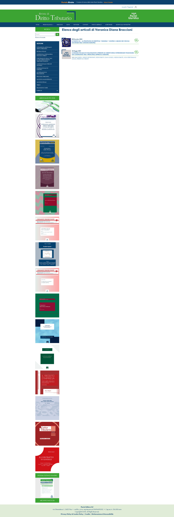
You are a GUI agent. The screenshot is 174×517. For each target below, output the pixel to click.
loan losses (109, 57)
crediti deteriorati (88, 57)
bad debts (78, 57)
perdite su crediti (83, 59)
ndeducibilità (118, 57)
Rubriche (39, 90)
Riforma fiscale (41, 51)
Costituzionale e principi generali (44, 64)
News (68, 24)
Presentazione (47, 24)
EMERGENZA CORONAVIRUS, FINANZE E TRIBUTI (45, 55)
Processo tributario (43, 76)
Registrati (130, 7)
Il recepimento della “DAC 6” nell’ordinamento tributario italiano (44, 60)
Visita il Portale (108, 2)
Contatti (85, 24)
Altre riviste (108, 24)
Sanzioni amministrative (44, 79)
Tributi (38, 85)
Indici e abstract (97, 24)
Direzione (60, 24)
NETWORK (76, 24)
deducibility (100, 57)
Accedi (124, 7)
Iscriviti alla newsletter (123, 24)
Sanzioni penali (41, 82)
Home (37, 24)
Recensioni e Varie (42, 87)
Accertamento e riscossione (42, 73)
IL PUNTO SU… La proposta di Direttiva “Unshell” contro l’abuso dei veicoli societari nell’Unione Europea (100, 42)
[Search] (57, 34)
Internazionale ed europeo (42, 68)
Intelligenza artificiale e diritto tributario (44, 48)
